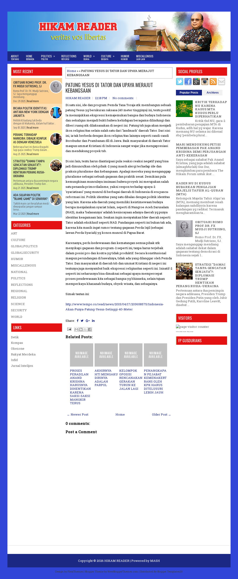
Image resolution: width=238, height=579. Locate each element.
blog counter (190, 331)
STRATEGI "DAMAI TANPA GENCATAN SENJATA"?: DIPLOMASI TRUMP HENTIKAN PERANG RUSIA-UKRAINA (29, 168)
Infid (14, 360)
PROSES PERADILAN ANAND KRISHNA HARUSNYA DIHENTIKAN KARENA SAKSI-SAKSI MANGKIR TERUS (80, 386)
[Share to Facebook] (89, 329)
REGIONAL (19, 291)
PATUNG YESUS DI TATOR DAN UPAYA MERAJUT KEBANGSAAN (109, 87)
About (15, 57)
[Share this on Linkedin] (93, 321)
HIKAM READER (116, 561)
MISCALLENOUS (23, 265)
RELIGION (18, 297)
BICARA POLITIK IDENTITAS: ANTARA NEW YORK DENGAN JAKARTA (31, 111)
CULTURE (18, 240)
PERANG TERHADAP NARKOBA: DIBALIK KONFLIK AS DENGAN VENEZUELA (30, 138)
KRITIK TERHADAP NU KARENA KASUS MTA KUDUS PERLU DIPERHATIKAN (211, 109)
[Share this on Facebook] (77, 321)
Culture (107, 57)
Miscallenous (144, 57)
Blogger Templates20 (170, 571)
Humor (125, 57)
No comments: (123, 98)
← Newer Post (77, 414)
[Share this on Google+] (88, 321)
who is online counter (181, 331)
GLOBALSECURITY (25, 252)
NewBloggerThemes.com (123, 571)
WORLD (16, 317)
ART (14, 233)
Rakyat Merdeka (23, 354)
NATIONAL (19, 272)
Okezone (17, 348)
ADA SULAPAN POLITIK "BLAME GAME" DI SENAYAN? (30, 197)
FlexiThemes (75, 571)
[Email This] (76, 329)
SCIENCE (18, 304)
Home (30, 57)
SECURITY (19, 310)
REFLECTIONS (22, 285)
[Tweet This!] (82, 321)
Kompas (17, 343)
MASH (155, 561)
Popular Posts (189, 92)
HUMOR (17, 259)
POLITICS (18, 278)
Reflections (68, 57)
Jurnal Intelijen (22, 366)
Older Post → (161, 414)
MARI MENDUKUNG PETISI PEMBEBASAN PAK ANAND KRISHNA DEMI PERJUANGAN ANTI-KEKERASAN (201, 149)
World (89, 57)
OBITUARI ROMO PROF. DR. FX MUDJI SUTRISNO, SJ (30, 84)
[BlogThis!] (81, 329)
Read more (33, 101)
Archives (213, 92)
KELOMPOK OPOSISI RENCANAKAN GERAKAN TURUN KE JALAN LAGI (130, 379)
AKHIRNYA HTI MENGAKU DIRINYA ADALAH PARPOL (106, 377)
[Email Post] (69, 329)
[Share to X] (85, 329)
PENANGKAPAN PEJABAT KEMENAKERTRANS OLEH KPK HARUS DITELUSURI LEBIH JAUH (155, 381)
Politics (48, 57)
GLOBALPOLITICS (24, 246)
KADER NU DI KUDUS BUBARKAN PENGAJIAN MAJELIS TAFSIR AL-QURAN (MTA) (199, 188)
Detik (15, 337)
